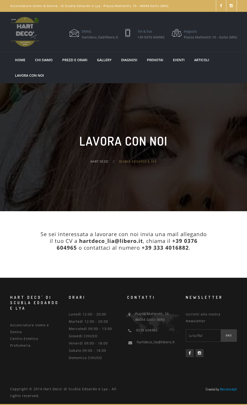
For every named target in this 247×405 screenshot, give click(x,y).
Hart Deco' (99, 161)
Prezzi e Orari (74, 60)
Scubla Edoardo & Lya (138, 161)
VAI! (229, 335)
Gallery (104, 60)
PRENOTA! (155, 60)
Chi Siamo (44, 60)
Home (20, 60)
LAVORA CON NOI (29, 75)
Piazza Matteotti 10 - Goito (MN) (210, 37)
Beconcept (228, 389)
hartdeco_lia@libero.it (100, 37)
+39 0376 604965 (151, 37)
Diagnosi (129, 60)
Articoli (201, 60)
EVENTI (179, 60)
